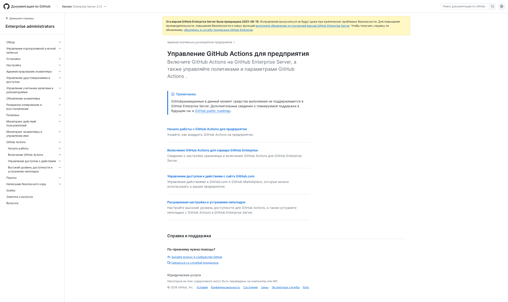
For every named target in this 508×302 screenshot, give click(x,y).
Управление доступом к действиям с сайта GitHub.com (210, 176)
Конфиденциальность (225, 287)
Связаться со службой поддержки (194, 262)
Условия (202, 287)
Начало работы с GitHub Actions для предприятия (207, 129)
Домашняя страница (22, 18)
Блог (306, 287)
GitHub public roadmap (212, 111)
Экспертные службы (286, 287)
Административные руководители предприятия (199, 42)
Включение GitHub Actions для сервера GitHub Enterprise (212, 150)
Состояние (250, 287)
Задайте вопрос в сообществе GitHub (196, 257)
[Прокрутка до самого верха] (499, 293)
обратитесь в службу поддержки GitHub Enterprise (218, 30)
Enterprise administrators (30, 26)
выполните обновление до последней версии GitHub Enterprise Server (302, 25)
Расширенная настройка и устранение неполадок (206, 202)
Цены (264, 287)
